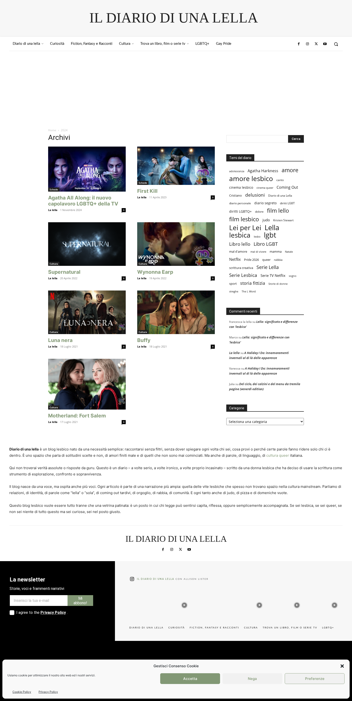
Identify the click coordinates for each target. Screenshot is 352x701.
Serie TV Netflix (273, 275)
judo (266, 220)
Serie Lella (267, 267)
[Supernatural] (87, 244)
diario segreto (265, 203)
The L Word (249, 291)
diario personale (240, 203)
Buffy (143, 340)
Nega (252, 678)
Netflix (235, 259)
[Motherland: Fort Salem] (87, 384)
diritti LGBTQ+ (240, 211)
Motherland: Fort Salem (77, 416)
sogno (292, 276)
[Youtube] (325, 44)
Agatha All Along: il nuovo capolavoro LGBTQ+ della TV (83, 201)
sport (233, 283)
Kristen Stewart (283, 220)
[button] (342, 666)
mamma (276, 252)
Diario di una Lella (280, 196)
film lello (278, 210)
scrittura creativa (241, 268)
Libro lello (239, 243)
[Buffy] (176, 312)
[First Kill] (176, 166)
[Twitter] (316, 44)
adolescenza (236, 171)
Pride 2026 (251, 259)
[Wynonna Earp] (176, 244)
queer (266, 259)
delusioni (255, 195)
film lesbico (244, 219)
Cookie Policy (21, 692)
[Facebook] (299, 44)
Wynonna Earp (155, 272)
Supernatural (64, 272)
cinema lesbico (241, 187)
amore (290, 170)
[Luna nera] (87, 312)
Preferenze (314, 678)
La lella (52, 210)
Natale (289, 251)
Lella (272, 227)
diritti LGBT (287, 203)
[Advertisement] (176, 86)
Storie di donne (278, 283)
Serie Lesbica (243, 275)
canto (280, 180)
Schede (54, 189)
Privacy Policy (48, 692)
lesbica (239, 235)
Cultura (54, 263)
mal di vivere (258, 251)
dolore (259, 212)
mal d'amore (238, 251)
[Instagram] (307, 44)
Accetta (190, 678)
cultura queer (277, 455)
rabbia (278, 260)
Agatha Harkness (263, 170)
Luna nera (60, 340)
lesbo (257, 236)
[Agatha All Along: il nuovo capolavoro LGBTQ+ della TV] (87, 169)
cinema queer (264, 187)
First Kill (147, 191)
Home (52, 130)
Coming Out (287, 187)
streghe (233, 291)
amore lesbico (251, 178)
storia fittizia (252, 283)
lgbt (270, 235)
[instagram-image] (147, 604)
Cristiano (235, 196)
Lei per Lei (245, 227)
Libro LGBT (266, 243)
